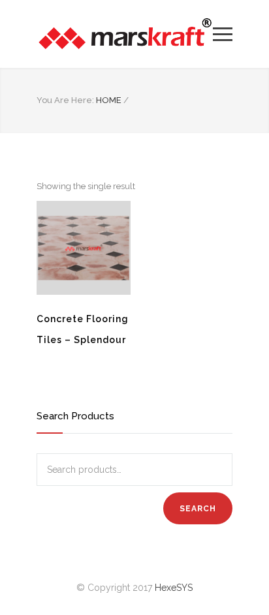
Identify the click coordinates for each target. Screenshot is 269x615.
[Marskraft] (125, 34)
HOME (108, 100)
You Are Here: (65, 100)
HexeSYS (174, 587)
